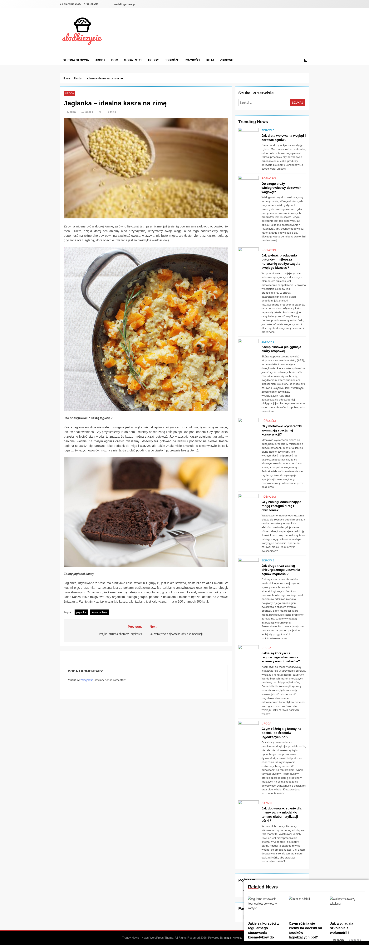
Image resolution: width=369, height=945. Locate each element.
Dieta (210, 60)
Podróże (172, 60)
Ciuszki (267, 803)
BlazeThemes (232, 937)
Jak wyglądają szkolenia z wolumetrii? (341, 928)
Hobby (153, 60)
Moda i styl (133, 60)
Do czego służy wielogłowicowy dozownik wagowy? (281, 188)
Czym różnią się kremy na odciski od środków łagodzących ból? (281, 733)
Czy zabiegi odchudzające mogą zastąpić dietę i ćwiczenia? (281, 506)
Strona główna (76, 60)
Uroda (100, 60)
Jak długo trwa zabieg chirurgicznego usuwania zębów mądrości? (281, 570)
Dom (114, 60)
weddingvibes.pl (124, 4)
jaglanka (81, 612)
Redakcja (338, 939)
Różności (192, 60)
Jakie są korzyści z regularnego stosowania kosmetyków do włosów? (263, 933)
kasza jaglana (99, 612)
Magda (71, 111)
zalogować (87, 680)
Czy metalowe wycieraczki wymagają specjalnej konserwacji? (282, 430)
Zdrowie (227, 60)
